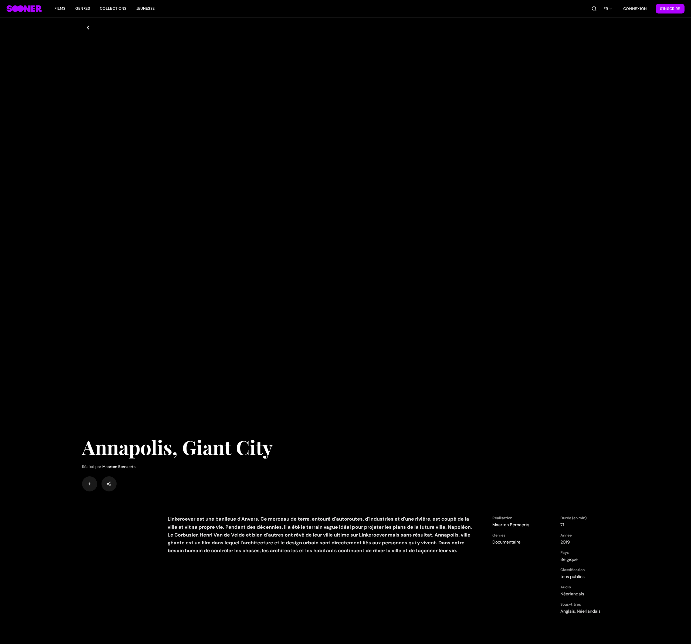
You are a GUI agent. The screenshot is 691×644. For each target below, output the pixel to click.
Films (60, 8)
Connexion (635, 8)
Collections (113, 8)
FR (606, 8)
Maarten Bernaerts (119, 466)
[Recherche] (594, 8)
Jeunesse (145, 8)
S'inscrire (670, 8)
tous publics (572, 576)
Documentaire (506, 542)
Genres (82, 8)
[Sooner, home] (24, 8)
